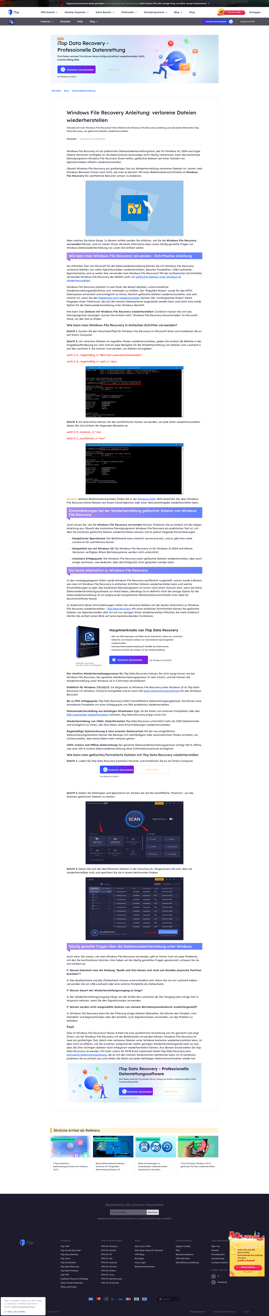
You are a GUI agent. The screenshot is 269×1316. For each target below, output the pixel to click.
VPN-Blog (139, 1254)
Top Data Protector (70, 1270)
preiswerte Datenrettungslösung (87, 1054)
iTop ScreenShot (68, 1262)
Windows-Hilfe (147, 499)
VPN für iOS (107, 1258)
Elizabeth (72, 139)
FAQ (178, 1250)
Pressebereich (218, 1254)
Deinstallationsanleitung (187, 1262)
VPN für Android (109, 1262)
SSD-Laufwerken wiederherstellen (87, 714)
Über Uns (215, 1246)
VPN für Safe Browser (111, 1278)
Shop (192, 12)
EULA (246, 1311)
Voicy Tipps (140, 1262)
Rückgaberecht (197, 1311)
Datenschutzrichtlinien (224, 1311)
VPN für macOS (108, 1250)
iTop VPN (65, 1246)
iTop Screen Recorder (71, 1250)
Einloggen (255, 12)
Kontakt (215, 1250)
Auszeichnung (217, 1258)
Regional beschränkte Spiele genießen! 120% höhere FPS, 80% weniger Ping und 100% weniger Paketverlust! (137, 3)
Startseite (56, 90)
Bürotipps (139, 1258)
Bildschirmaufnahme (145, 1266)
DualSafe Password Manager (74, 1278)
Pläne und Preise (68, 1287)
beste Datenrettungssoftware (161, 691)
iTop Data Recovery (119, 608)
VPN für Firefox (108, 1270)
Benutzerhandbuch (184, 1254)
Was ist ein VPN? (143, 1246)
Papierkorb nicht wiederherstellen (119, 297)
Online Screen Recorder (72, 1283)
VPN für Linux (107, 1274)
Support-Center (183, 1246)
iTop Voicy (65, 1258)
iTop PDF (65, 1274)
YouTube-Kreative (219, 1262)
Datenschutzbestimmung (23, 1306)
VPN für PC (106, 1254)
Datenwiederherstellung (83, 90)
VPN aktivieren (183, 1258)
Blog (92, 21)
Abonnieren (153, 1212)
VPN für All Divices (110, 1283)
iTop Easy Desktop (69, 1254)
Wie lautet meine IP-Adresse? (149, 1250)
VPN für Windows (109, 1246)
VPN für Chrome (109, 1266)
